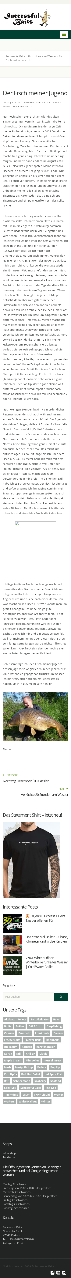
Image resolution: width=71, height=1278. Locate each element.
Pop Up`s (10, 1074)
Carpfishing (54, 1026)
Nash (7, 1067)
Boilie (7, 1026)
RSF (6, 1081)
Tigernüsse (11, 1094)
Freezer (58, 1033)
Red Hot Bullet (30, 1074)
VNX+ (26, 1094)
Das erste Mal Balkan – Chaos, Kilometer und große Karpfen (47, 939)
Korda (8, 1053)
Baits (56, 1019)
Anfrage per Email (13, 1243)
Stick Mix (10, 1088)
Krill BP (30, 1053)
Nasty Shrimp (24, 1067)
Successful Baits (30, 1088)
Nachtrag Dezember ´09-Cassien (26, 781)
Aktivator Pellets (15, 1019)
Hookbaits (52, 1040)
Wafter (58, 1094)
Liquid (43, 1053)
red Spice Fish (53, 1074)
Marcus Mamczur (36, 102)
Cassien (9, 1033)
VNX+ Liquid (42, 1094)
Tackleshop (9, 1157)
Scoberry (40, 1081)
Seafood (55, 1081)
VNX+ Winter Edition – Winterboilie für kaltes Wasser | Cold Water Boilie (47, 962)
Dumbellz (24, 1033)
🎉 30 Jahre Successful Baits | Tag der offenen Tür (47, 918)
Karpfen (27, 1047)
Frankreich (42, 1033)
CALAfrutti (35, 1026)
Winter (45, 1101)
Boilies (20, 1026)
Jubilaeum (10, 1047)
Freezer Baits (33, 1040)
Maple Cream (12, 1060)
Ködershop (9, 1153)
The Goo (50, 1088)
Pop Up (55, 1067)
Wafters (9, 1101)
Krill (18, 1053)
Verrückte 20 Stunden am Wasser (44, 794)
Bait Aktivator (39, 1019)
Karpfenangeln (45, 1047)
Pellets (41, 1067)
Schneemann (21, 1081)
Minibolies (32, 1060)
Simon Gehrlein (21, 106)
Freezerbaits (12, 1040)
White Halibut (28, 1101)
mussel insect (52, 1060)
